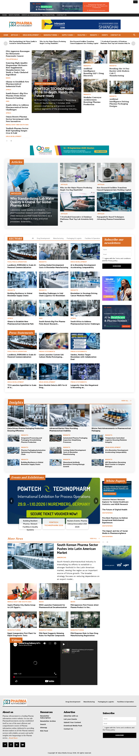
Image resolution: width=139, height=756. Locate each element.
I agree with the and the (116, 259)
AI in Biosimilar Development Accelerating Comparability (83, 266)
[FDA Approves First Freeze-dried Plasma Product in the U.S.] (85, 591)
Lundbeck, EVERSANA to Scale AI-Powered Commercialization (21, 266)
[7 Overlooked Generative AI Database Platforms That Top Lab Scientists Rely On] (77, 202)
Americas (61, 557)
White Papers (14, 15)
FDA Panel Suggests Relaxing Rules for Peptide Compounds (52, 634)
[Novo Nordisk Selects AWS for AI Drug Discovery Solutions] (53, 371)
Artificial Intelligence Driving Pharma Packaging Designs (119, 102)
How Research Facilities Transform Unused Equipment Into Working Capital (84, 42)
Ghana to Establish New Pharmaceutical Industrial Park (17, 84)
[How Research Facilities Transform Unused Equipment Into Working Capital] (114, 172)
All (33, 238)
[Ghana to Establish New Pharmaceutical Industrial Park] (22, 308)
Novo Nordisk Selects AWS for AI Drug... (53, 386)
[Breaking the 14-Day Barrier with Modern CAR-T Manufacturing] (121, 56)
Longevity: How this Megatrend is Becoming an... (84, 386)
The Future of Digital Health (114, 509)
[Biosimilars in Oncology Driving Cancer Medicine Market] (85, 280)
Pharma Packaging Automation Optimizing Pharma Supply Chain (33, 452)
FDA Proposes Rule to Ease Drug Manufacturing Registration (84, 634)
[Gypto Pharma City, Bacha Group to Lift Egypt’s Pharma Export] (22, 591)
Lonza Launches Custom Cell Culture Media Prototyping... (51, 355)
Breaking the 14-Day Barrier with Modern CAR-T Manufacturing (119, 72)
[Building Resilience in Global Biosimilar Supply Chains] (22, 280)
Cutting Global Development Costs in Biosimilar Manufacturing (53, 266)
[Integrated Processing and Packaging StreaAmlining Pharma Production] (13, 438)
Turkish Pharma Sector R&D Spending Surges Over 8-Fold (17, 130)
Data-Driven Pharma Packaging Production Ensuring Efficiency (25, 429)
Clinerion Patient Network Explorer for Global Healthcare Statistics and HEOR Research (115, 501)
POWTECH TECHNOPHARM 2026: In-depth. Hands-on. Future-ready (54, 92)
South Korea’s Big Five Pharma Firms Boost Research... (52, 322)
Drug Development (31, 35)
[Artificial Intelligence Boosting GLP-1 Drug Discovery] (95, 56)
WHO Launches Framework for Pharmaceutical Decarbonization (53, 606)
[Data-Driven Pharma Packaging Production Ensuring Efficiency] (27, 415)
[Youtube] (22, 744)
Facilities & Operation (92, 238)
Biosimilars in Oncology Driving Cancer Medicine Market (84, 294)
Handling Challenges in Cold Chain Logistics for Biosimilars (52, 294)
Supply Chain (67, 35)
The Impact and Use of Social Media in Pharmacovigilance (115, 532)
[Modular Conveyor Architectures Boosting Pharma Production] (95, 85)
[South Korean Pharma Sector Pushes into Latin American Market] (30, 556)
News (8, 78)
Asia (7, 101)
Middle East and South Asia (17, 124)
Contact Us (61, 15)
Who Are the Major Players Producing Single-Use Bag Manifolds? (53, 42)
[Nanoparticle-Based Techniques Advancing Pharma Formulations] (114, 202)
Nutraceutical (48, 15)
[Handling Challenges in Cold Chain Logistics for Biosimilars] (53, 280)
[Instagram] (10, 744)
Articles (14, 35)
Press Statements (45, 83)
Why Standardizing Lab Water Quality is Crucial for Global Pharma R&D (23, 42)
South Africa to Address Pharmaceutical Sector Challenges (17, 107)
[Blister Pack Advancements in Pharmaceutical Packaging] (112, 415)
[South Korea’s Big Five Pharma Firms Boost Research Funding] (53, 308)
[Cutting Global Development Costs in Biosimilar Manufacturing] (53, 251)
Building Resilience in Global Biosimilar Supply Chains (19, 294)
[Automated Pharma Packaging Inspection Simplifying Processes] (55, 438)
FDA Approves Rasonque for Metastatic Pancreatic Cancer (18, 53)
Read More (13, 738)
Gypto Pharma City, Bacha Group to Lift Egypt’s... (21, 606)
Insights (93, 35)
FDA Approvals (12, 59)
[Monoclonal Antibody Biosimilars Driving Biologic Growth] (55, 462)
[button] (134, 35)
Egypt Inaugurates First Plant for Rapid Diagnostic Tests (21, 634)
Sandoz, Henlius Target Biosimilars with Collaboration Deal (83, 357)
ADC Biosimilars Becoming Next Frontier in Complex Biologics (115, 464)
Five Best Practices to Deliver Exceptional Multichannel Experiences (115, 520)
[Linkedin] (16, 744)
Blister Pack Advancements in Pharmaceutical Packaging (111, 429)
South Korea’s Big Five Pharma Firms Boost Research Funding (17, 95)
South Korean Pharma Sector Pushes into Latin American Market (77, 549)
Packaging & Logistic (74, 238)
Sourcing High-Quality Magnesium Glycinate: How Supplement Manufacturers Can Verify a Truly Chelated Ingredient (17, 69)
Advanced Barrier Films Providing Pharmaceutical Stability (64, 429)
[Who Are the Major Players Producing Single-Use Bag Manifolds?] (77, 172)
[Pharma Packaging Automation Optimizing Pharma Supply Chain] (13, 450)
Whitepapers (109, 494)
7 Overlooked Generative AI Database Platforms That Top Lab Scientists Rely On (115, 42)
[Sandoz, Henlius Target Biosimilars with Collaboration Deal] (85, 341)
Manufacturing (50, 35)
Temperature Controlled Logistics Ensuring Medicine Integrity (116, 440)
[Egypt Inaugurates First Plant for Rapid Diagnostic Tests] (22, 619)
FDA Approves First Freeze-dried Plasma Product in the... (84, 606)
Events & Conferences (31, 15)
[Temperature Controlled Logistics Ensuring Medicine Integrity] (98, 438)
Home (4, 15)
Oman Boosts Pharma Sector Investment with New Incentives (17, 119)
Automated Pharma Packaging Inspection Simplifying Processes (75, 440)
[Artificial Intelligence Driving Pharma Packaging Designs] (121, 87)
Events (105, 35)
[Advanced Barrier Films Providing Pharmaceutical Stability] (69, 415)
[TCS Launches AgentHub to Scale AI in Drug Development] (22, 371)
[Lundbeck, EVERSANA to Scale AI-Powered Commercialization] (22, 251)
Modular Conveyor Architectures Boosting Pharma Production (92, 101)
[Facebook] (5, 744)
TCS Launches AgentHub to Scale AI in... (21, 386)
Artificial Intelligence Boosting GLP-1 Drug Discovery (94, 72)
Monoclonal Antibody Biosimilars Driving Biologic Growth (74, 464)
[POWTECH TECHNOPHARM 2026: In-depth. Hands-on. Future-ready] (56, 81)
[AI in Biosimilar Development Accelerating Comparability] (85, 251)
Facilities (81, 35)
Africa (8, 89)
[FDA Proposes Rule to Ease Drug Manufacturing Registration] (85, 619)
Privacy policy (112, 261)
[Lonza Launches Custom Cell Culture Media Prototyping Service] (53, 341)
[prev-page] (6, 43)
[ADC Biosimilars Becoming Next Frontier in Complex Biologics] (98, 462)
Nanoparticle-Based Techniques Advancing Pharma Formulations (111, 218)
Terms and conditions (123, 258)
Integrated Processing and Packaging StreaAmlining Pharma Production (31, 440)
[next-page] (133, 43)
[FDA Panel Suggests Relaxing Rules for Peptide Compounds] (53, 619)
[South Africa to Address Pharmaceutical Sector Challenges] (85, 308)
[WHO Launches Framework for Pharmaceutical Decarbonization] (53, 591)
